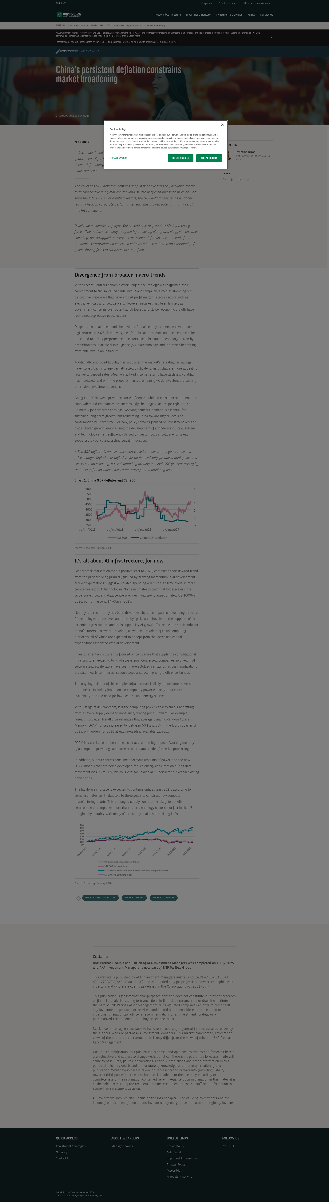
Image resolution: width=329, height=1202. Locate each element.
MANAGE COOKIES (119, 158)
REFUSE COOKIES (180, 158)
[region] (166, 144)
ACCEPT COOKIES (209, 158)
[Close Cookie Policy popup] (222, 125)
